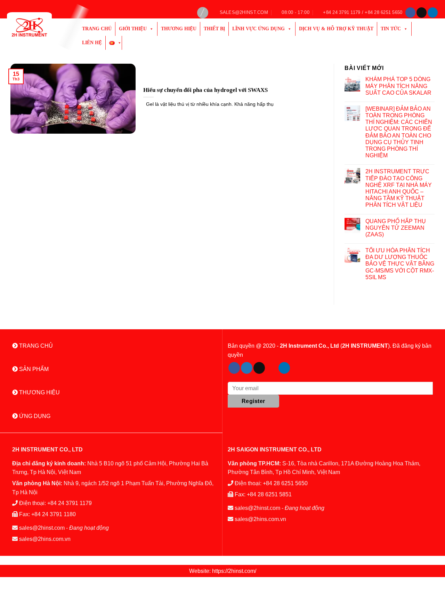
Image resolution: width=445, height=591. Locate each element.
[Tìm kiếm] (202, 12)
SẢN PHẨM (33, 369)
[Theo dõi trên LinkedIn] (433, 12)
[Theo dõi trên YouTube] (296, 368)
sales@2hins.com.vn (45, 539)
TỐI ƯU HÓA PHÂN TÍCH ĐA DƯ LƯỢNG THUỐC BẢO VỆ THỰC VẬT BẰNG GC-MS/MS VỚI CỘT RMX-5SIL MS (399, 263)
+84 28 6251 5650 (285, 483)
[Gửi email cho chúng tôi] (421, 12)
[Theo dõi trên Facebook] (410, 12)
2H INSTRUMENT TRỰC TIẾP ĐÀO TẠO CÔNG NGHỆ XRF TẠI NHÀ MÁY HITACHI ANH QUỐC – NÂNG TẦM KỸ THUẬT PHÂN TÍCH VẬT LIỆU (398, 188)
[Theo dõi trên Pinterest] (271, 368)
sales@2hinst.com (42, 528)
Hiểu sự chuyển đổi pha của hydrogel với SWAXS (205, 90)
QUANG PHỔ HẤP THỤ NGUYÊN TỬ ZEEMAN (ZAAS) (395, 227)
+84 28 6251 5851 (269, 494)
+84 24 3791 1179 (69, 503)
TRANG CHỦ (35, 346)
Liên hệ (92, 42)
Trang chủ (97, 28)
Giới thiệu (133, 28)
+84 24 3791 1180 (53, 514)
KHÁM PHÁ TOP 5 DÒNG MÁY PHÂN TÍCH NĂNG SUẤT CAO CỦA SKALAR (398, 85)
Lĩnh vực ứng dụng (258, 28)
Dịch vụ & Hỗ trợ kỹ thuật (336, 28)
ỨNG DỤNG (34, 416)
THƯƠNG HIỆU (39, 392)
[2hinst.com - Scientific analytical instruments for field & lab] (37, 27)
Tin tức (391, 28)
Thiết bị (214, 28)
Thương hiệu (178, 28)
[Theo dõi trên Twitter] (246, 368)
